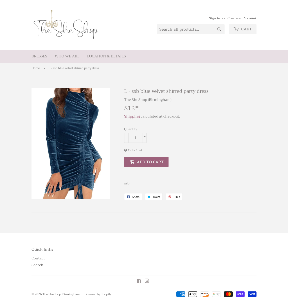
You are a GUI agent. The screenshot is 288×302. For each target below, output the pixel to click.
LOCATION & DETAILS (106, 56)
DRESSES (39, 56)
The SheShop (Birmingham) (61, 294)
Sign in (214, 18)
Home (36, 68)
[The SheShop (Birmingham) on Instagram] (147, 281)
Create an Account (241, 18)
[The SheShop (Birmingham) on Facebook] (139, 281)
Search (37, 265)
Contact (38, 258)
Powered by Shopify (98, 294)
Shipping (132, 116)
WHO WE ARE (67, 56)
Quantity (130, 129)
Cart (246, 29)
